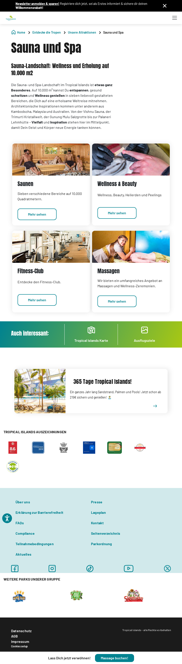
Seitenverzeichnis (105, 533)
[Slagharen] (133, 595)
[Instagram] (52, 568)
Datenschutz (21, 631)
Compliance (25, 533)
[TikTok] (89, 568)
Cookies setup (19, 646)
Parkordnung (101, 544)
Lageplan (98, 512)
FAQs (20, 523)
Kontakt (97, 523)
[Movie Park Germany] (19, 595)
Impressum (20, 641)
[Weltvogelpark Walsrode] (76, 595)
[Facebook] (14, 568)
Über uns (23, 502)
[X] (167, 568)
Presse (96, 502)
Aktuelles (23, 554)
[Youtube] (129, 568)
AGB (14, 636)
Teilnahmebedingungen (35, 544)
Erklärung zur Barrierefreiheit (39, 512)
